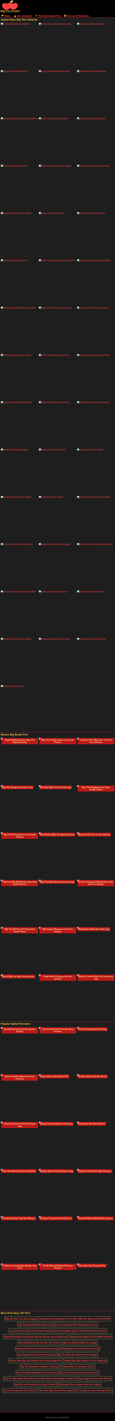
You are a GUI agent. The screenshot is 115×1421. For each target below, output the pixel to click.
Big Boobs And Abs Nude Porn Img (80, 1348)
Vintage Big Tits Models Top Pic (77, 1366)
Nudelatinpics (64, 1417)
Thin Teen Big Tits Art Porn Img (55, 1390)
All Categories (24, 15)
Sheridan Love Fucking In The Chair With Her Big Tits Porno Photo (75, 1318)
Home (7, 15)
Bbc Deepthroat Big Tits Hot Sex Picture (39, 1342)
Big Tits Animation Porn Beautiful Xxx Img (75, 1324)
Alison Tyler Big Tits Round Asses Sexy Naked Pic (35, 1360)
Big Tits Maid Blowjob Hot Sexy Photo (37, 1372)
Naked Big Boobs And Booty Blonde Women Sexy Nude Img (35, 1336)
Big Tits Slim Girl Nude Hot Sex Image (77, 1354)
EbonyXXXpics (51, 1417)
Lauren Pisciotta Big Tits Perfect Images (30, 1330)
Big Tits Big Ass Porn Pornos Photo (93, 1390)
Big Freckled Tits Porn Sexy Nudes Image (37, 1348)
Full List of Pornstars (78, 15)
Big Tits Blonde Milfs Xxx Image (80, 1342)
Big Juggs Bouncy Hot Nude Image (36, 1354)
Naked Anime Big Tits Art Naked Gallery (90, 1336)
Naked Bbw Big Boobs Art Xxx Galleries (85, 1360)
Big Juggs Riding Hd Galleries (34, 1324)
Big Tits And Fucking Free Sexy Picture (35, 1384)
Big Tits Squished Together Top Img (39, 1366)
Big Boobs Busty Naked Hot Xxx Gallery (79, 1384)
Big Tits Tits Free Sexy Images (21, 1318)
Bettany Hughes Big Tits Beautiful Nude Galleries (80, 1330)
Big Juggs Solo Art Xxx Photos (95, 1378)
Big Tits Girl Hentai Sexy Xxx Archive (79, 1372)
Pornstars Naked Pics (49, 15)
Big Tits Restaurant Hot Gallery (19, 1390)
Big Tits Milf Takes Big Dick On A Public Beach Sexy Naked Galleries (40, 1378)
